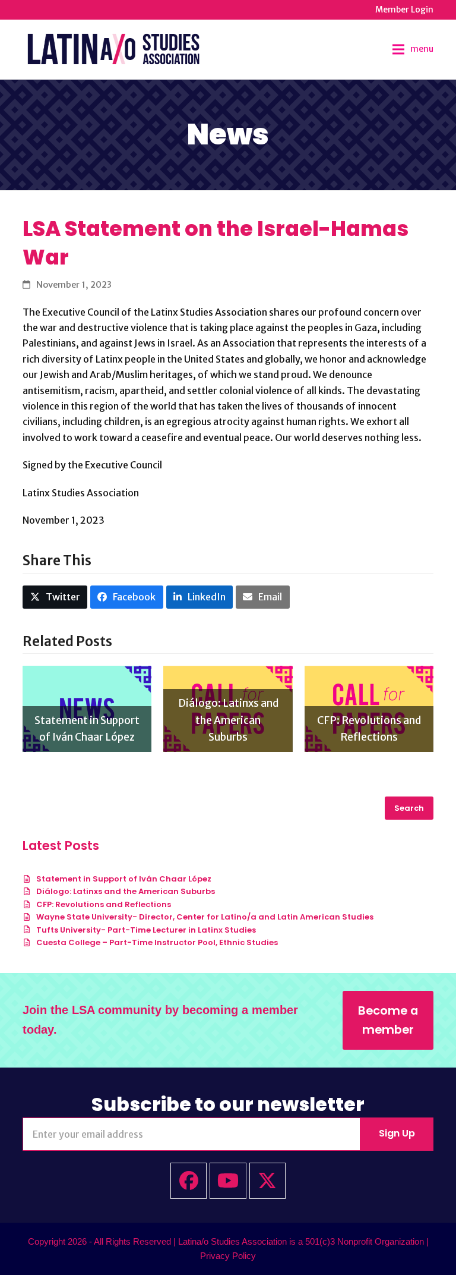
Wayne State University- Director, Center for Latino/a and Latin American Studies (204, 917)
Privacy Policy (228, 1256)
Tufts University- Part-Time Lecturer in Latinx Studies (146, 930)
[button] (412, 49)
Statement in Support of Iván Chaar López (123, 878)
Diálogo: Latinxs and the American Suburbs (125, 891)
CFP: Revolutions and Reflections (103, 904)
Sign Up (397, 1133)
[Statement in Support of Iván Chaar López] (87, 708)
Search (409, 808)
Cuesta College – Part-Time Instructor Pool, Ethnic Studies (157, 942)
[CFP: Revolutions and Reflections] (369, 708)
